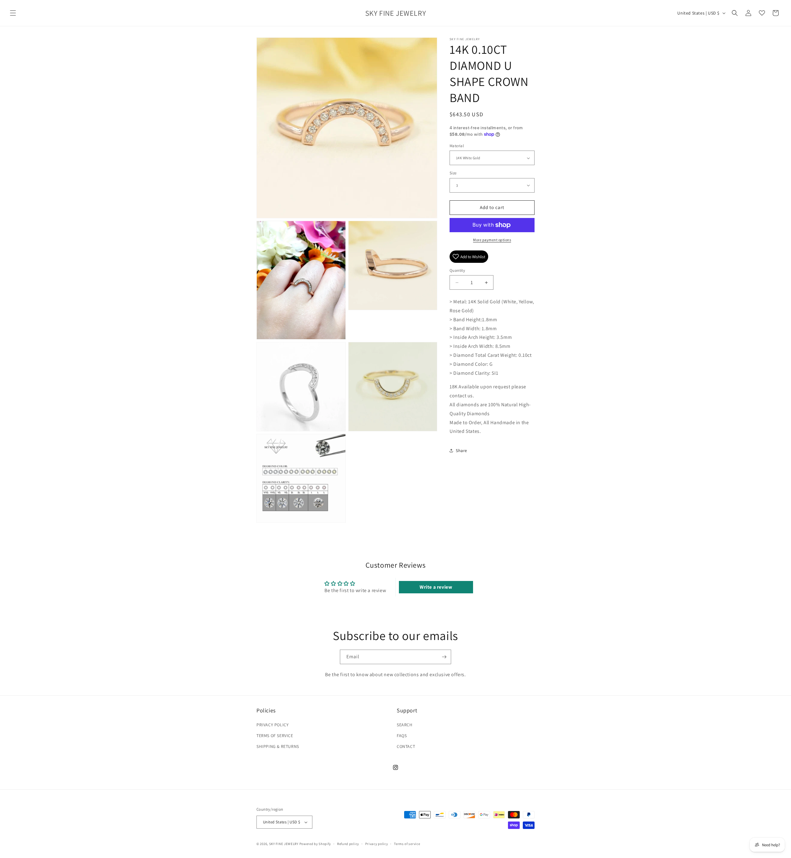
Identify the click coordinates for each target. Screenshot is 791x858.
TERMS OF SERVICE (274, 735)
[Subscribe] (444, 657)
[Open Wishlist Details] (762, 13)
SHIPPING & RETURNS (277, 746)
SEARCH (404, 724)
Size (453, 173)
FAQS (402, 735)
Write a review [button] (436, 587)
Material (457, 145)
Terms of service (407, 844)
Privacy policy (376, 844)
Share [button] (461, 450)
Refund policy (348, 844)
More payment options (492, 239)
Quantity (457, 270)
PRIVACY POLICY (272, 724)
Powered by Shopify (315, 844)
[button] (13, 13)
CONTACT (406, 746)
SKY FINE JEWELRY (283, 844)
